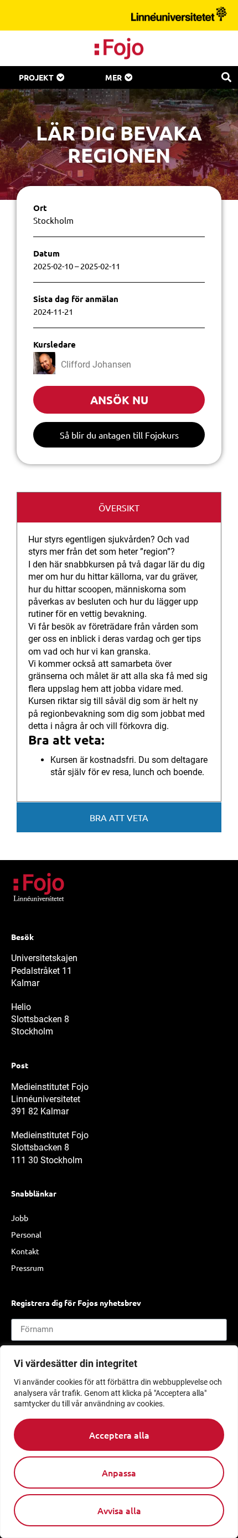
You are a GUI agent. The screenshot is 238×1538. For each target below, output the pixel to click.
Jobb (19, 1218)
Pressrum (27, 1268)
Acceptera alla (119, 1435)
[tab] (119, 507)
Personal (26, 1234)
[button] (226, 77)
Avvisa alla (119, 1510)
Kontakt (25, 1251)
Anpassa (119, 1472)
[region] (119, 1441)
